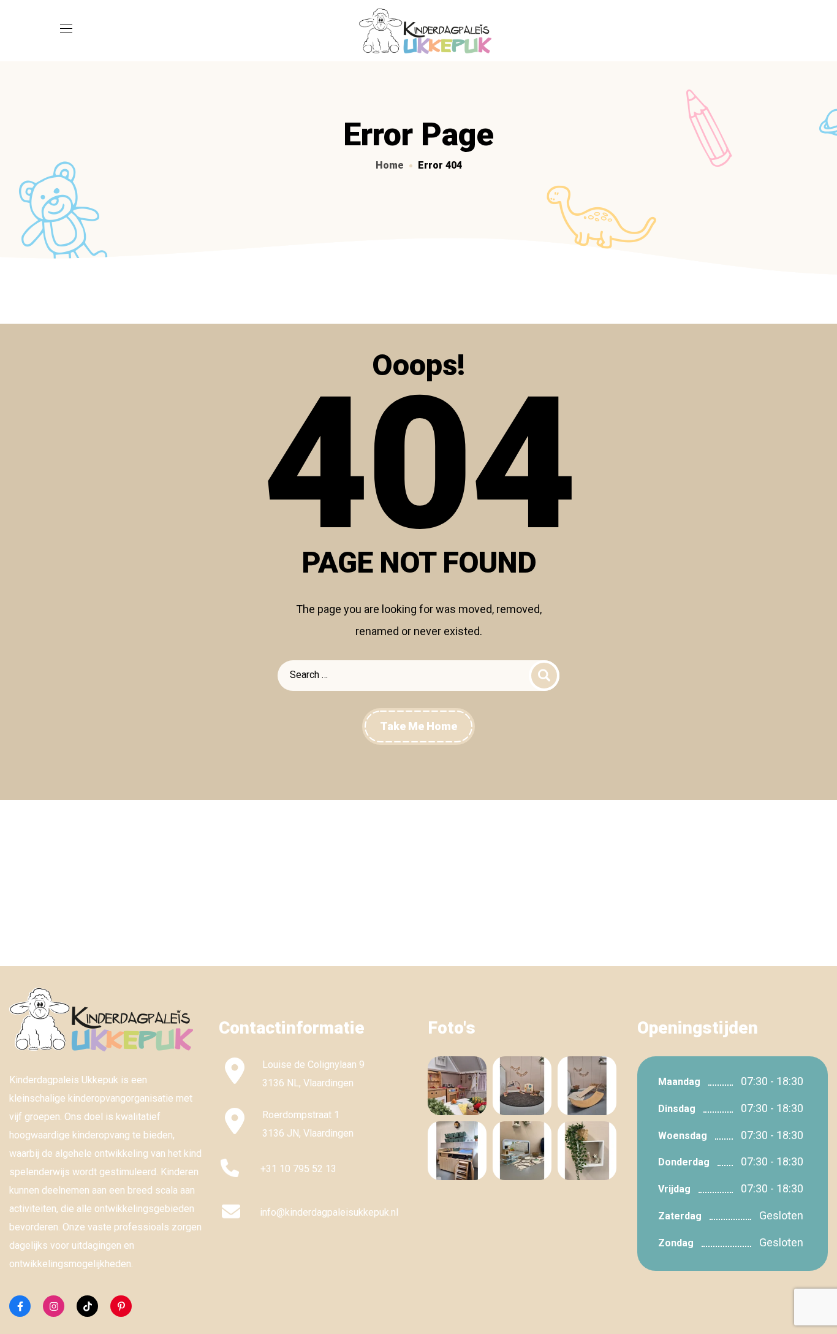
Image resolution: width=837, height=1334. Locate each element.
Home (390, 165)
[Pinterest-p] (121, 1306)
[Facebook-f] (20, 1306)
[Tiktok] (87, 1306)
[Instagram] (53, 1306)
